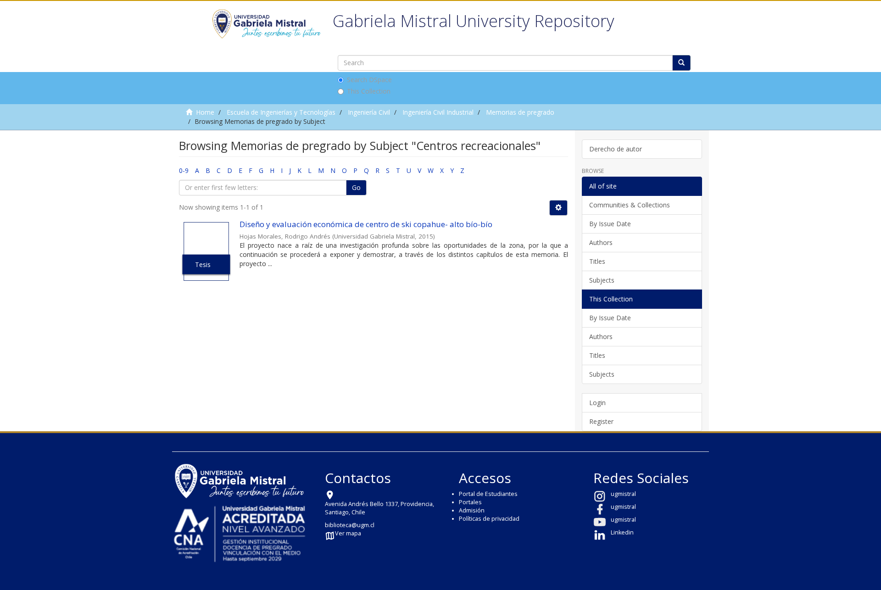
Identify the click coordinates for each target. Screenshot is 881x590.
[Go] (681, 63)
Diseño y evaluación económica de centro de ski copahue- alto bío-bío (366, 224)
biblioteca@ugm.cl (349, 525)
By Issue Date (610, 223)
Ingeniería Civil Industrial (438, 112)
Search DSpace (369, 79)
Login (597, 402)
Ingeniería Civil (369, 112)
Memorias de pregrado (520, 112)
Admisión (472, 510)
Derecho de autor (615, 149)
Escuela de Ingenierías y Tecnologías (281, 112)
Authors (601, 242)
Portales (470, 502)
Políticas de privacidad (489, 519)
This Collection (368, 91)
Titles (597, 261)
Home (205, 112)
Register (601, 421)
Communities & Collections (629, 204)
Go (356, 187)
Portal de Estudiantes (488, 494)
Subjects (601, 280)
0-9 (184, 170)
